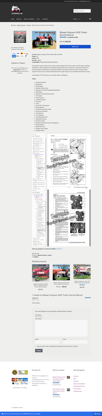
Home (14, 25)
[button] (54, 33)
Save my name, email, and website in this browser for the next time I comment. (57, 346)
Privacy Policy (77, 388)
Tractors (29, 25)
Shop (12, 19)
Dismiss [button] (98, 414)
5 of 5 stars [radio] (41, 316)
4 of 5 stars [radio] (40, 316)
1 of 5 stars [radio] (35, 316)
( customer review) (72, 37)
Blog (74, 378)
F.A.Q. (38, 19)
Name (37, 339)
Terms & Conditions (29, 19)
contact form (16, 69)
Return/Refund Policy (79, 386)
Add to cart (75, 46)
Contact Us (45, 19)
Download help (77, 391)
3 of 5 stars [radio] (38, 316)
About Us (19, 19)
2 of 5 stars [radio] (37, 316)
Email (65, 339)
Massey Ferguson (21, 25)
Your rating (38, 315)
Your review (38, 319)
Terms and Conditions (79, 383)
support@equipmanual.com (85, 1)
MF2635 (36, 257)
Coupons (75, 376)
